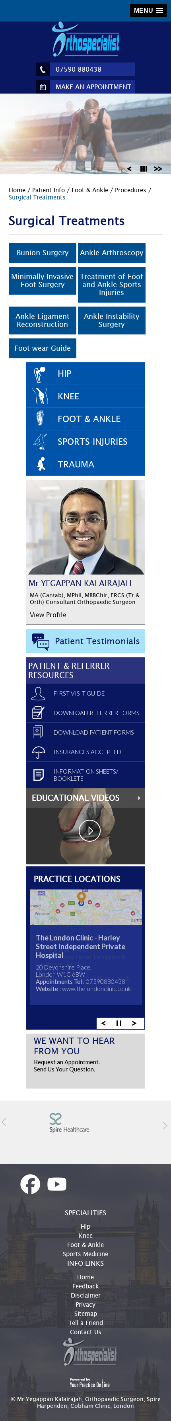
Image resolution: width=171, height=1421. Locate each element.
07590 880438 (78, 69)
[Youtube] (57, 1184)
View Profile (48, 614)
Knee (68, 396)
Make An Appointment (93, 86)
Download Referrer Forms (97, 712)
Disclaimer (86, 1295)
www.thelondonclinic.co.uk (96, 988)
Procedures (131, 190)
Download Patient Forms (94, 732)
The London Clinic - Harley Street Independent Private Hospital (80, 946)
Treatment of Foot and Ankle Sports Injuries (111, 284)
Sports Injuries (93, 441)
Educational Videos (76, 797)
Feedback (85, 1286)
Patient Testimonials (97, 641)
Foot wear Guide (42, 348)
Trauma (76, 464)
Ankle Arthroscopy (111, 252)
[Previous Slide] (129, 168)
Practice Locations (77, 878)
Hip (64, 373)
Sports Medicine (85, 1253)
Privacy (85, 1304)
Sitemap (85, 1313)
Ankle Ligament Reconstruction (43, 320)
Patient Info (49, 190)
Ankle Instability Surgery (111, 320)
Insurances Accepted (87, 751)
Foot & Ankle (90, 190)
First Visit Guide (79, 693)
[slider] (145, 168)
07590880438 (105, 981)
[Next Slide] (160, 168)
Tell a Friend (85, 1322)
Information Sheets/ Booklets (86, 775)
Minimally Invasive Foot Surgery (42, 280)
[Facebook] (30, 1184)
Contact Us (85, 1331)
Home (18, 190)
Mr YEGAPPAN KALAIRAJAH (80, 583)
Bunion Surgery (42, 252)
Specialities (85, 1213)
